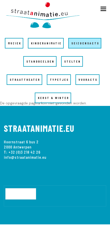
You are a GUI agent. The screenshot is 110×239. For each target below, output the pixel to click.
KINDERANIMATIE (46, 43)
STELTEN (72, 61)
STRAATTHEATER (25, 79)
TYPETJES (59, 79)
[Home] (46, 14)
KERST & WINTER (53, 97)
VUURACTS (88, 79)
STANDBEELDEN (40, 61)
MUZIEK (14, 43)
